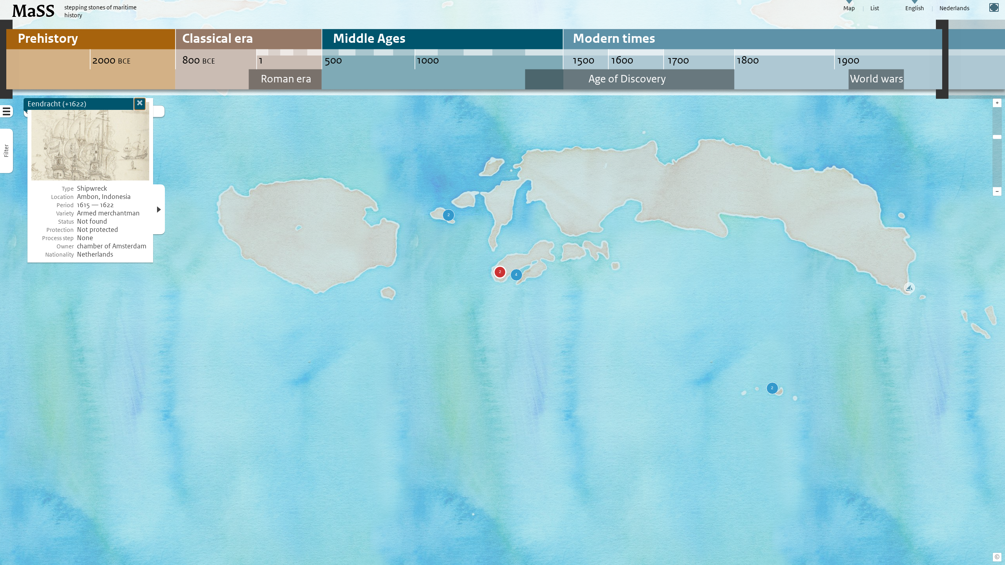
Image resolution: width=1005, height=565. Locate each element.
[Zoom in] (997, 137)
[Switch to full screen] (994, 7)
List (874, 8)
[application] (502, 282)
